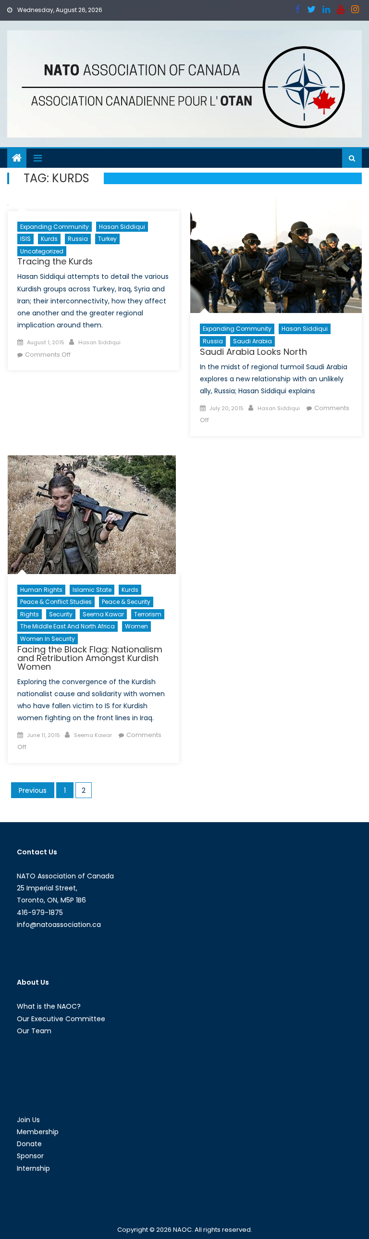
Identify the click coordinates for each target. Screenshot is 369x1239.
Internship (33, 1168)
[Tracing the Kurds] (93, 205)
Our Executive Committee (61, 1019)
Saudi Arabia (252, 341)
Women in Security (47, 639)
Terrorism (147, 614)
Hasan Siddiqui (122, 227)
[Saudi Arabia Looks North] (276, 256)
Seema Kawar (103, 614)
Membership (38, 1132)
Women (136, 626)
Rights (29, 614)
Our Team (34, 1031)
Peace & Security (126, 602)
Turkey (107, 239)
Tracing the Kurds (55, 261)
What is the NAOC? (49, 1006)
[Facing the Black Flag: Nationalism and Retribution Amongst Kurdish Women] (93, 514)
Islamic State (92, 590)
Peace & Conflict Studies (56, 602)
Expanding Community (54, 227)
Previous (33, 790)
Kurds (49, 239)
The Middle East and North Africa (67, 626)
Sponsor (30, 1156)
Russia (78, 239)
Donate (29, 1144)
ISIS (25, 239)
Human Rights (41, 590)
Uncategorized (41, 251)
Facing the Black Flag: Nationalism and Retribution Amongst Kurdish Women (89, 658)
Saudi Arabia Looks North (253, 352)
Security (61, 614)
